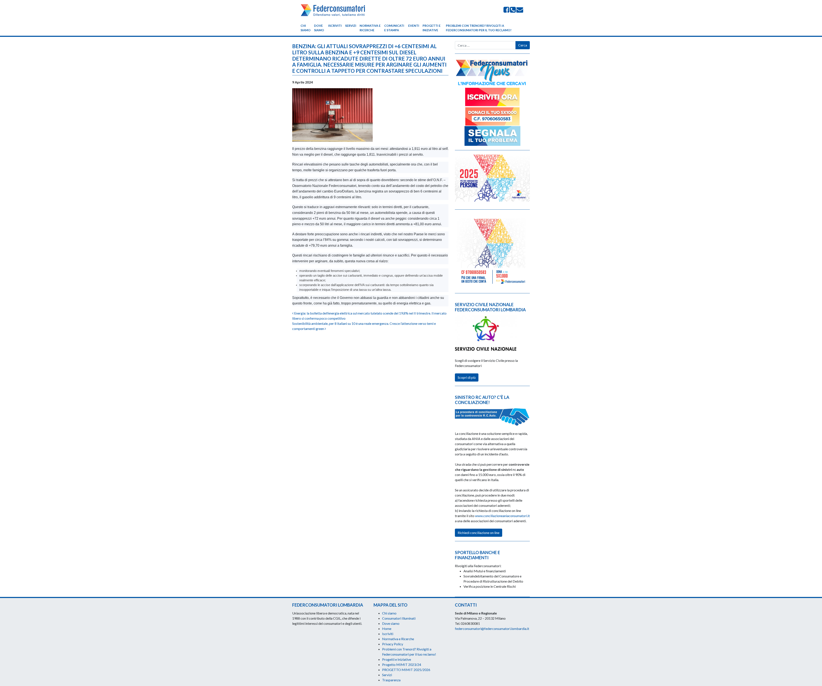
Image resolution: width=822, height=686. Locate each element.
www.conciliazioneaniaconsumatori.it (502, 516)
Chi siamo (306, 28)
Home (386, 628)
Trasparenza (391, 680)
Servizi (350, 25)
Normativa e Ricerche (370, 28)
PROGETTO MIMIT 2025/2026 (406, 670)
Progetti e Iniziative (432, 28)
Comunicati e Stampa (394, 28)
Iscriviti (335, 25)
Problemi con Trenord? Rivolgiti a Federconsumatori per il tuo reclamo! (478, 28)
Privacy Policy (392, 644)
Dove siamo (319, 28)
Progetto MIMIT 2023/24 (401, 664)
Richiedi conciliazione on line (478, 533)
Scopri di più (467, 377)
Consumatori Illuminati (398, 618)
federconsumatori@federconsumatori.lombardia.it (492, 628)
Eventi (413, 25)
